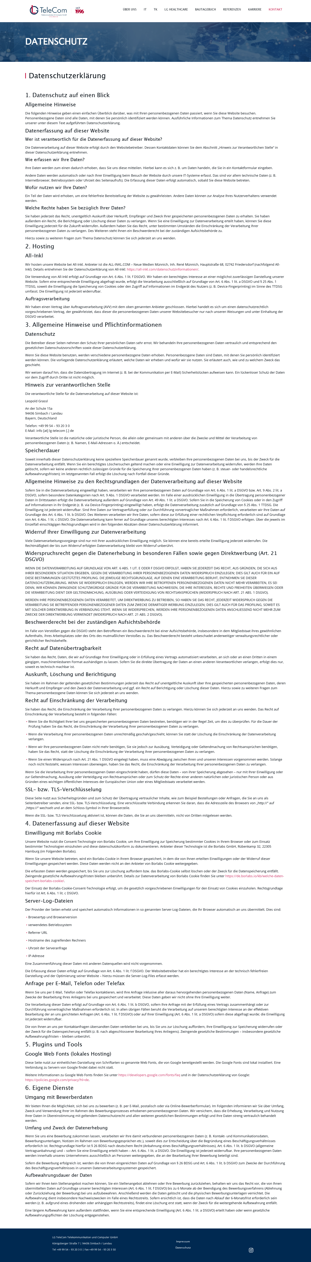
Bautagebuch (205, 9)
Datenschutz (183, 1247)
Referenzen (232, 9)
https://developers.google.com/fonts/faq (149, 1075)
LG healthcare (176, 9)
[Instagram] (254, 1250)
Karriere (255, 9)
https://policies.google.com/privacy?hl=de (57, 1080)
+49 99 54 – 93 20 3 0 (69, 1249)
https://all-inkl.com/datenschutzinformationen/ (162, 269)
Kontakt (275, 9)
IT (145, 9)
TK (155, 9)
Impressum (183, 1241)
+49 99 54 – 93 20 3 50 (102, 1249)
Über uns (130, 9)
